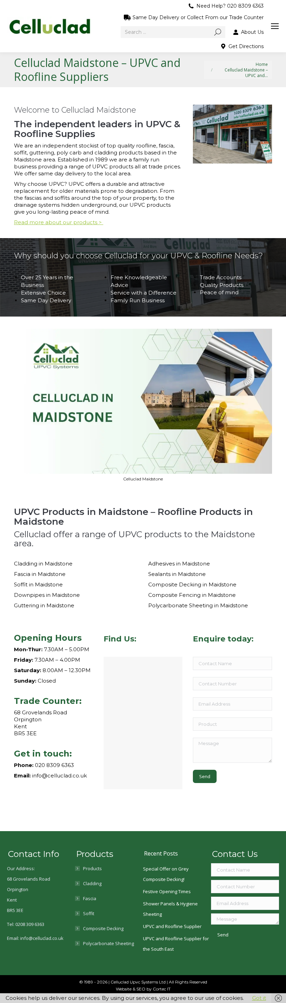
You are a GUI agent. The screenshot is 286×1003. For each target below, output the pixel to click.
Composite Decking (103, 928)
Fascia (89, 898)
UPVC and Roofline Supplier (172, 926)
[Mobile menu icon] (275, 26)
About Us (252, 32)
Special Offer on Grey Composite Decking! (166, 874)
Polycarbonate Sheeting (108, 943)
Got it (259, 998)
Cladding (92, 883)
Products (92, 868)
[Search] (217, 32)
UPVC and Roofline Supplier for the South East (176, 943)
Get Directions (246, 46)
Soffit (88, 913)
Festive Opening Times (167, 891)
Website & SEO (131, 988)
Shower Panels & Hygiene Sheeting (170, 909)
